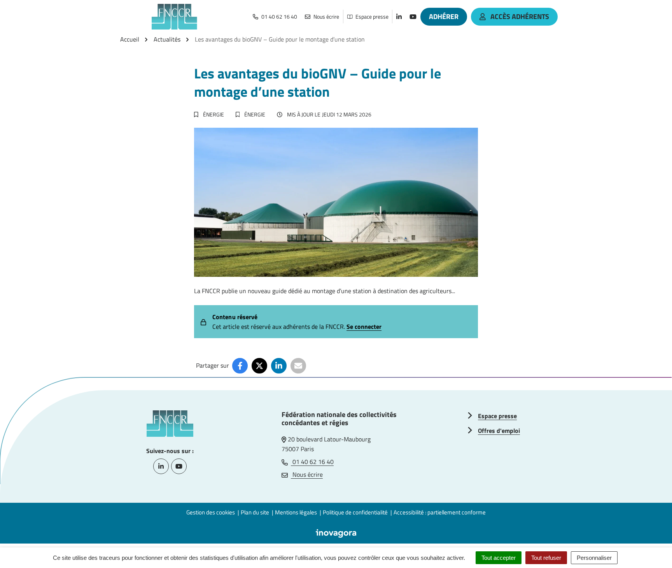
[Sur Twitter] (259, 365)
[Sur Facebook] (240, 365)
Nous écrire (307, 474)
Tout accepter (498, 557)
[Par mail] (298, 365)
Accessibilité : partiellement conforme (440, 512)
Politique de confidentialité (355, 512)
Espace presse (497, 415)
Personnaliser (594, 557)
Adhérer (443, 16)
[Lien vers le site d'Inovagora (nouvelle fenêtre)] (336, 532)
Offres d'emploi (499, 430)
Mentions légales (296, 512)
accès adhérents (519, 16)
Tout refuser (546, 557)
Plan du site (255, 512)
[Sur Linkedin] (279, 365)
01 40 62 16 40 (312, 461)
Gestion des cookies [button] (210, 512)
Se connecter (364, 326)
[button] (650, 546)
